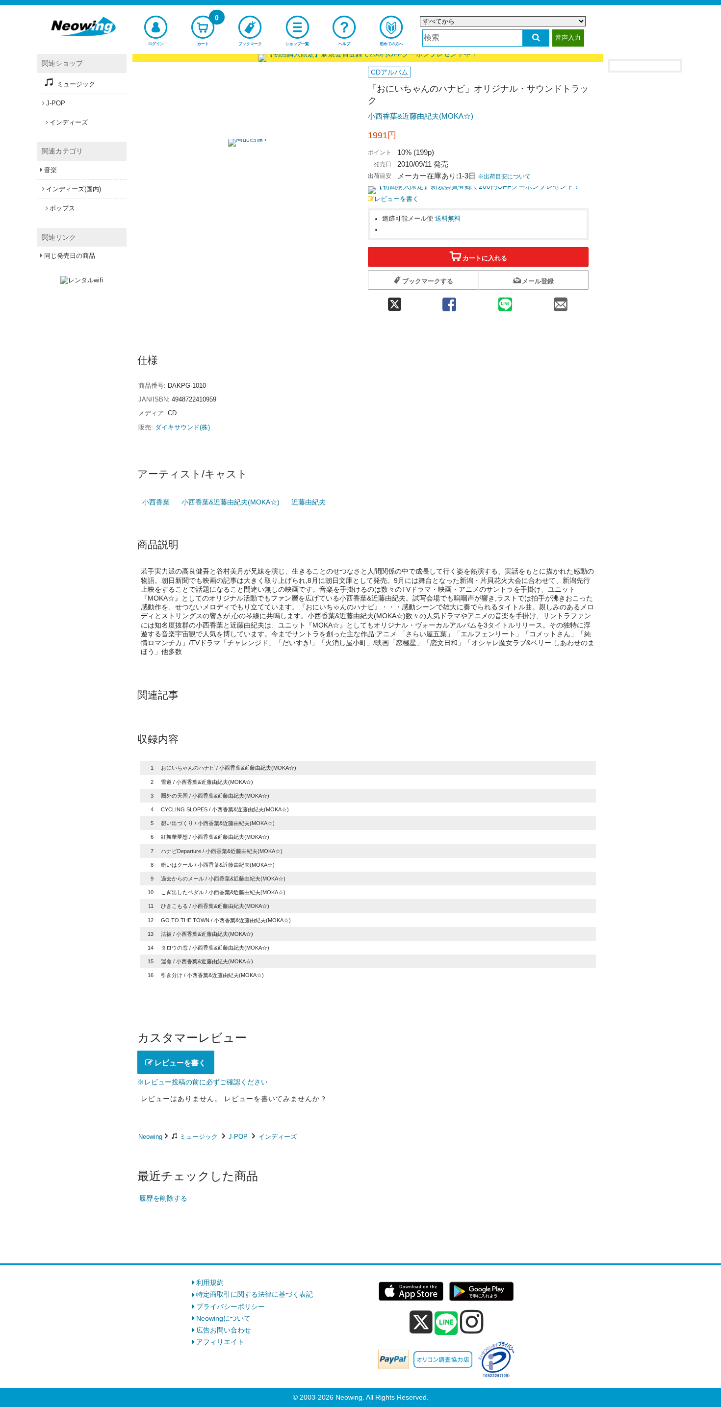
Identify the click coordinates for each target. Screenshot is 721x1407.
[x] (421, 1322)
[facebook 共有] (449, 301)
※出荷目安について (504, 176)
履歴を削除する (163, 1198)
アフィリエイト (220, 1342)
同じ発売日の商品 (69, 255)
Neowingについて (223, 1318)
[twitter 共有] (394, 301)
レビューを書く (396, 199)
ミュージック (199, 1136)
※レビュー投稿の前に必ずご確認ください (202, 1082)
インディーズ (277, 1136)
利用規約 (210, 1282)
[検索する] (535, 38)
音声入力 (568, 37)
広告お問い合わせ (223, 1330)
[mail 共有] (561, 301)
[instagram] (472, 1321)
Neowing (150, 1136)
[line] (446, 1323)
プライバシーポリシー (230, 1306)
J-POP (238, 1136)
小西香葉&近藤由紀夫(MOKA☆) (420, 116)
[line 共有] (505, 301)
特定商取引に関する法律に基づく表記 (254, 1294)
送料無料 (448, 218)
